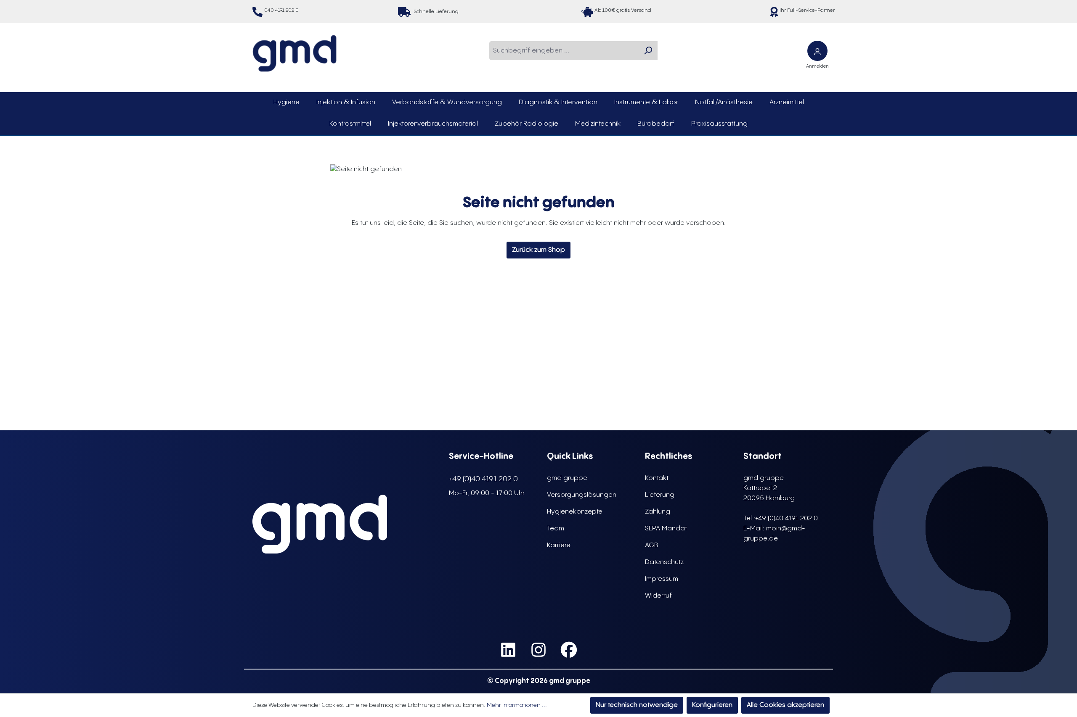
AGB (651, 545)
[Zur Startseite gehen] (294, 53)
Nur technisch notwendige (637, 705)
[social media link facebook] (569, 650)
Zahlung (657, 511)
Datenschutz (664, 562)
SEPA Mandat (666, 528)
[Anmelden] (817, 51)
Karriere (558, 545)
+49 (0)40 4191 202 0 (483, 479)
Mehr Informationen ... (517, 705)
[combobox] (564, 50)
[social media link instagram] (538, 650)
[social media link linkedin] (508, 650)
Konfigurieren (712, 705)
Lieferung (659, 494)
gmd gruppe (567, 478)
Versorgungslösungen (581, 494)
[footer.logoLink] (319, 524)
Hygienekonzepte (574, 511)
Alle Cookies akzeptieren (785, 705)
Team (555, 528)
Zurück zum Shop (538, 249)
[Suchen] (648, 50)
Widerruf (658, 595)
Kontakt (656, 478)
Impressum (661, 579)
